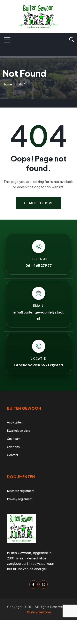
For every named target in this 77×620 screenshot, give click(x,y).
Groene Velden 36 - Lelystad (38, 365)
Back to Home (40, 203)
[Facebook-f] (33, 584)
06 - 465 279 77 (38, 265)
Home (7, 84)
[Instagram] (43, 584)
